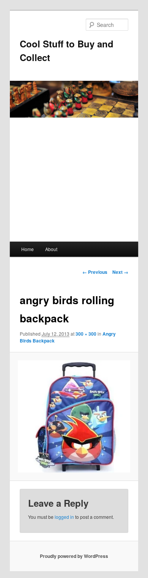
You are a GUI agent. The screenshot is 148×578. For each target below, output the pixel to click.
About (51, 249)
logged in (64, 517)
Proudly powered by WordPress (74, 556)
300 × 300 (86, 333)
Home (27, 249)
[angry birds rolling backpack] (74, 416)
